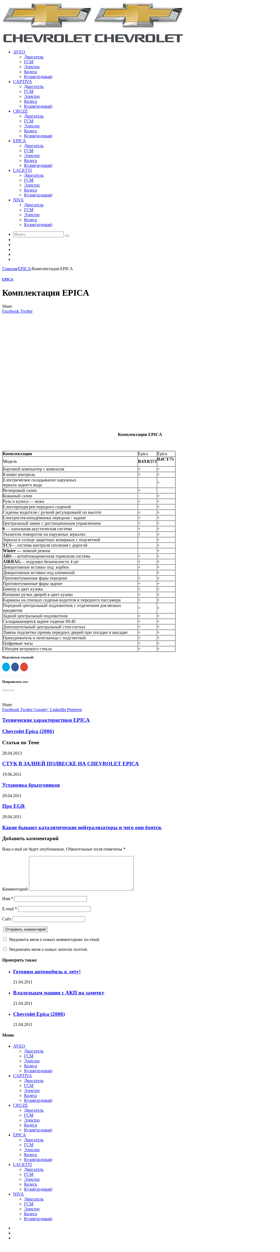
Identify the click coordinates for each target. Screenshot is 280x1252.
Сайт (6, 919)
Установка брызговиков (31, 785)
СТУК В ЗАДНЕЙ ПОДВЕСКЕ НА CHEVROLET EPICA (70, 763)
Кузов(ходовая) (38, 76)
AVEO (19, 52)
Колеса (30, 71)
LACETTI (22, 170)
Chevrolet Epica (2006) (39, 1014)
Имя (7, 898)
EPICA (19, 140)
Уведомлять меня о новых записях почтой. (48, 949)
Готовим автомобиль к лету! (47, 971)
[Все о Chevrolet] (93, 42)
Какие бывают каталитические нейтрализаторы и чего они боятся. (82, 827)
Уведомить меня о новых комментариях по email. (54, 939)
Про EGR (13, 806)
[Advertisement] (140, 372)
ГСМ (28, 61)
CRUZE (20, 111)
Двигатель (33, 57)
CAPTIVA (22, 81)
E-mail (9, 908)
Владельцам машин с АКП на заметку (58, 993)
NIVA (18, 200)
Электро (32, 66)
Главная (9, 268)
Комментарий (15, 889)
